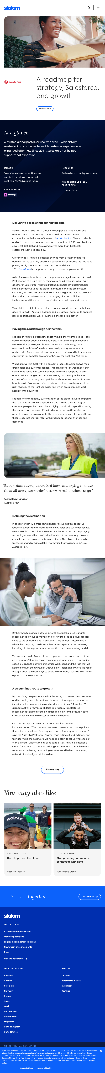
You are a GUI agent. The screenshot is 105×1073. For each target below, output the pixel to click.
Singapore (9, 1022)
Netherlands (10, 1011)
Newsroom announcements (18, 947)
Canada (8, 981)
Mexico (7, 1006)
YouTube (66, 991)
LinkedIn (66, 976)
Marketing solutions (14, 937)
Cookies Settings (26, 1068)
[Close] (101, 1051)
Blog (6, 952)
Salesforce (25, 269)
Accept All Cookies (45, 1068)
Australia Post (64, 238)
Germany (8, 991)
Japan (7, 1001)
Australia (8, 976)
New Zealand (10, 1017)
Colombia (9, 986)
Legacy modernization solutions (20, 942)
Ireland (7, 996)
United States (11, 1032)
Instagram (67, 986)
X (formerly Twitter (71, 981)
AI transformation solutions (18, 932)
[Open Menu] (98, 7)
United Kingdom (12, 1027)
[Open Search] (88, 7)
